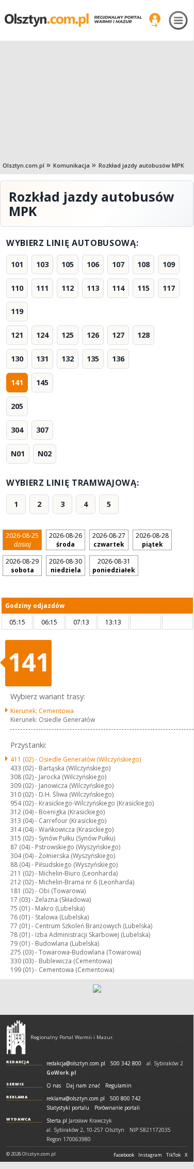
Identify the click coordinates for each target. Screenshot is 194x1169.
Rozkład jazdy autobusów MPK (141, 165)
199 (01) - (62, 969)
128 (143, 335)
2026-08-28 (152, 540)
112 (67, 288)
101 (17, 264)
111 (42, 288)
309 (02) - (62, 785)
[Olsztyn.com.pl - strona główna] (16, 1037)
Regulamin (118, 1085)
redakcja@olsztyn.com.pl (75, 1063)
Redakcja (17, 1061)
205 (17, 406)
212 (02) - (72, 882)
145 (42, 382)
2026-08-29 (22, 565)
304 (17, 430)
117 (169, 288)
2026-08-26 (65, 540)
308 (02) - (58, 776)
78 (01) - (80, 934)
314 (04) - (62, 829)
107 (118, 264)
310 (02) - (62, 794)
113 (93, 288)
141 (17, 382)
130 (17, 359)
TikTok (173, 1155)
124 (42, 335)
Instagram (150, 1155)
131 (42, 359)
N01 (18, 453)
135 (93, 359)
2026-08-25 (22, 540)
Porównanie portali (117, 1108)
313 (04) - (58, 820)
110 (17, 288)
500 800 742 (125, 1098)
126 (93, 335)
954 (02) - (82, 803)
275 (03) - (75, 952)
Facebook (124, 1155)
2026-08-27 (108, 540)
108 (143, 264)
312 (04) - (57, 812)
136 (118, 359)
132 (67, 359)
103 (42, 264)
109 (169, 264)
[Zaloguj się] (155, 20)
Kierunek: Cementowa (42, 710)
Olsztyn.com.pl (23, 165)
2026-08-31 (113, 565)
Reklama (17, 1096)
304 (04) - (62, 855)
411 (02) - (75, 759)
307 (42, 430)
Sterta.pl (56, 1120)
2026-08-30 (65, 565)
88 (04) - (64, 864)
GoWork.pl (61, 1072)
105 (67, 264)
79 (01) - (54, 943)
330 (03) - (61, 961)
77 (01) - (81, 925)
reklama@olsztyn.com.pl (75, 1098)
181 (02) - (48, 890)
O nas (53, 1085)
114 (118, 288)
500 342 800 (125, 1063)
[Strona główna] (73, 20)
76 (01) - (49, 917)
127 (118, 335)
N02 (45, 453)
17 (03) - (50, 899)
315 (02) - (62, 838)
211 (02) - (64, 873)
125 (67, 335)
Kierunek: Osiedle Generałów (52, 719)
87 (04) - (65, 847)
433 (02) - (60, 768)
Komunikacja (71, 165)
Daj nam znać (83, 1085)
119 (17, 311)
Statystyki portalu (67, 1108)
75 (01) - (47, 908)
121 (17, 335)
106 (93, 264)
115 (143, 288)
